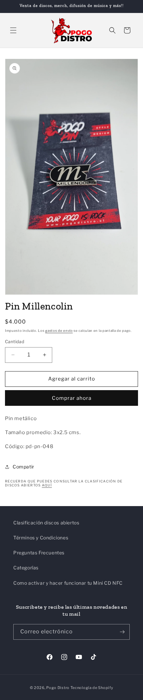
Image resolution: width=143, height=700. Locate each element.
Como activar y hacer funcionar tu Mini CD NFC (68, 583)
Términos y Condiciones (40, 537)
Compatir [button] (23, 466)
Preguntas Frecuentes (39, 552)
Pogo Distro (58, 687)
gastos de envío (59, 331)
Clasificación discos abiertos (46, 522)
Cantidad (14, 341)
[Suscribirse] (122, 632)
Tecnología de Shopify (92, 687)
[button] (13, 30)
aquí (47, 485)
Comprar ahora (71, 398)
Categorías (26, 567)
